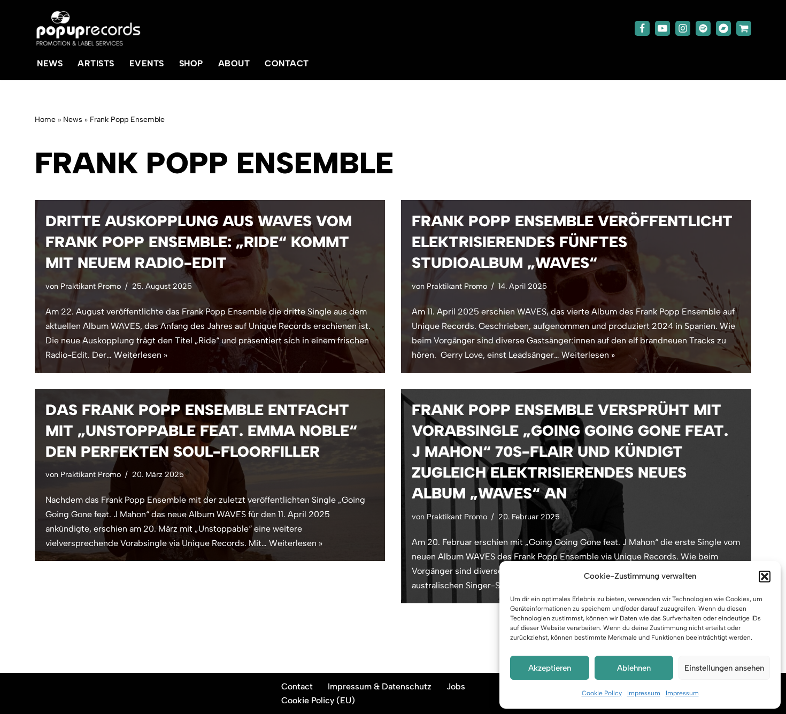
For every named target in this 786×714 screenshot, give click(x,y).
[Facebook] (642, 28)
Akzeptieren (549, 668)
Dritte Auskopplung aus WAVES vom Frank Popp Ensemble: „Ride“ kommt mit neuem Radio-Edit (198, 242)
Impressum (643, 693)
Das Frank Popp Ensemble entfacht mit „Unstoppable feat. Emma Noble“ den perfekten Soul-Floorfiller (201, 430)
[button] (764, 576)
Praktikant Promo (90, 286)
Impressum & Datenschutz (379, 686)
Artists (96, 63)
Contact (287, 63)
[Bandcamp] (723, 28)
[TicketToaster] (743, 28)
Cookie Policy (602, 693)
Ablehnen (634, 668)
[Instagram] (682, 28)
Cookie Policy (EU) (318, 700)
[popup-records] (88, 29)
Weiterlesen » (140, 355)
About (234, 63)
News (50, 63)
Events (146, 63)
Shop (191, 63)
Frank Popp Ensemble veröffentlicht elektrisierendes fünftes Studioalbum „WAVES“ (572, 242)
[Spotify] (703, 28)
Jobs (455, 686)
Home (45, 119)
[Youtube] (662, 28)
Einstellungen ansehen (724, 668)
